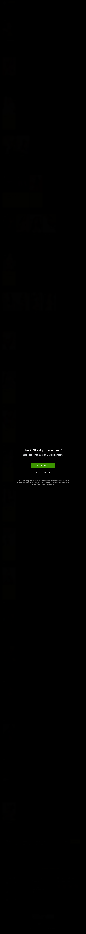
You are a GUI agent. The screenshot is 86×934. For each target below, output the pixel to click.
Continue (43, 465)
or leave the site (43, 472)
